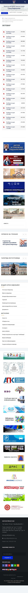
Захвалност (20, 576)
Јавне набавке (6, 331)
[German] (8, 570)
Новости (4, 318)
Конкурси (4, 328)
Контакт (13, 578)
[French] (7, 570)
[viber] (6, 565)
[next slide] (26, 234)
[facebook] (3, 565)
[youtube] (9, 565)
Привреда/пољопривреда (9, 303)
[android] (15, 565)
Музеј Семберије (6, 337)
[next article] (23, 13)
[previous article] (26, 13)
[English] (5, 570)
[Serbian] (14, 570)
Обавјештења (4, 13)
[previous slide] (23, 234)
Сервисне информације (8, 324)
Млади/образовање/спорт (9, 296)
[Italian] (10, 570)
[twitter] (12, 565)
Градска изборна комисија (9, 344)
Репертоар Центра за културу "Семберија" (13, 334)
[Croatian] (3, 570)
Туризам (4, 299)
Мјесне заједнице (6, 293)
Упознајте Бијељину (7, 289)
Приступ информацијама (8, 341)
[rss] (18, 565)
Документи (5, 309)
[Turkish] (16, 570)
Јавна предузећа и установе (9, 306)
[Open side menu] (1, 2)
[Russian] (12, 570)
